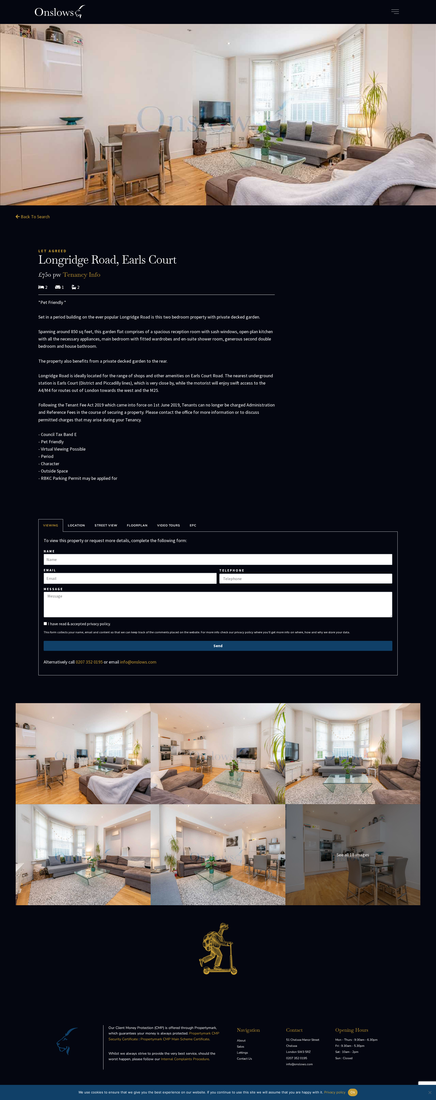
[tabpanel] (218, 603)
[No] (429, 1092)
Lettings (242, 1053)
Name (49, 551)
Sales (240, 1047)
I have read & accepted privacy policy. (79, 623)
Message (53, 589)
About (241, 1041)
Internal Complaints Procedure (185, 1059)
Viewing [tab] (50, 525)
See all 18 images (353, 855)
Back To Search (35, 216)
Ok (352, 1092)
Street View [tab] (106, 525)
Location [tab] (76, 525)
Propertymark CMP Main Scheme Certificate (175, 1039)
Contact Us (244, 1059)
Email (50, 570)
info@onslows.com (138, 662)
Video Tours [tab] (168, 525)
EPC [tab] (193, 525)
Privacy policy (334, 1092)
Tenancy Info (81, 274)
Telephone (231, 570)
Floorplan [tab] (137, 525)
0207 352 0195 (89, 662)
